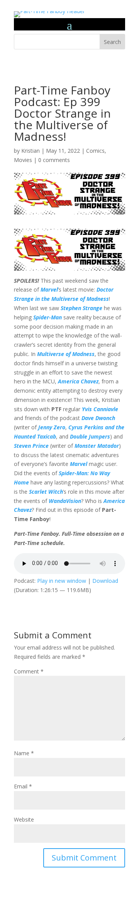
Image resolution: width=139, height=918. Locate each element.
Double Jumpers (90, 436)
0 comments (54, 160)
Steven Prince (31, 445)
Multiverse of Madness (66, 354)
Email (23, 786)
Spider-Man (47, 317)
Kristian (30, 150)
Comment (29, 671)
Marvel (49, 289)
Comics (95, 150)
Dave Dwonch (98, 418)
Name (24, 753)
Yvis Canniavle (100, 409)
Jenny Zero (51, 427)
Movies (23, 160)
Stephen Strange (81, 308)
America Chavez (78, 381)
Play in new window (61, 580)
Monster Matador (97, 445)
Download (105, 580)
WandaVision (65, 501)
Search (112, 42)
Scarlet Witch (46, 491)
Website (24, 819)
